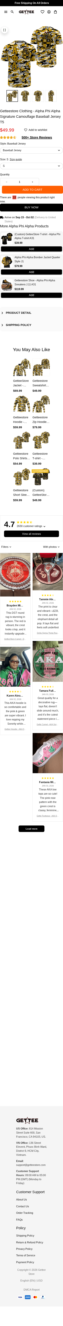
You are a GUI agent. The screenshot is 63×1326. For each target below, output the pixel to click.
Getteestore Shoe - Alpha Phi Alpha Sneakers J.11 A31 (35, 282)
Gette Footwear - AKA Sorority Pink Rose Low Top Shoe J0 (48, 816)
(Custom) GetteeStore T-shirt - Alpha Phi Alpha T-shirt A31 (37, 236)
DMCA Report (32, 1289)
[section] (37, 137)
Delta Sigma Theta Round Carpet (48, 633)
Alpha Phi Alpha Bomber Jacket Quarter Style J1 (37, 259)
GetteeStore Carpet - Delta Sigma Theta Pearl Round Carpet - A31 (15, 639)
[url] (31, 1165)
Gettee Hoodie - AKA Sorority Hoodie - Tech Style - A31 (15, 729)
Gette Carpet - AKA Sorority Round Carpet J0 (48, 724)
